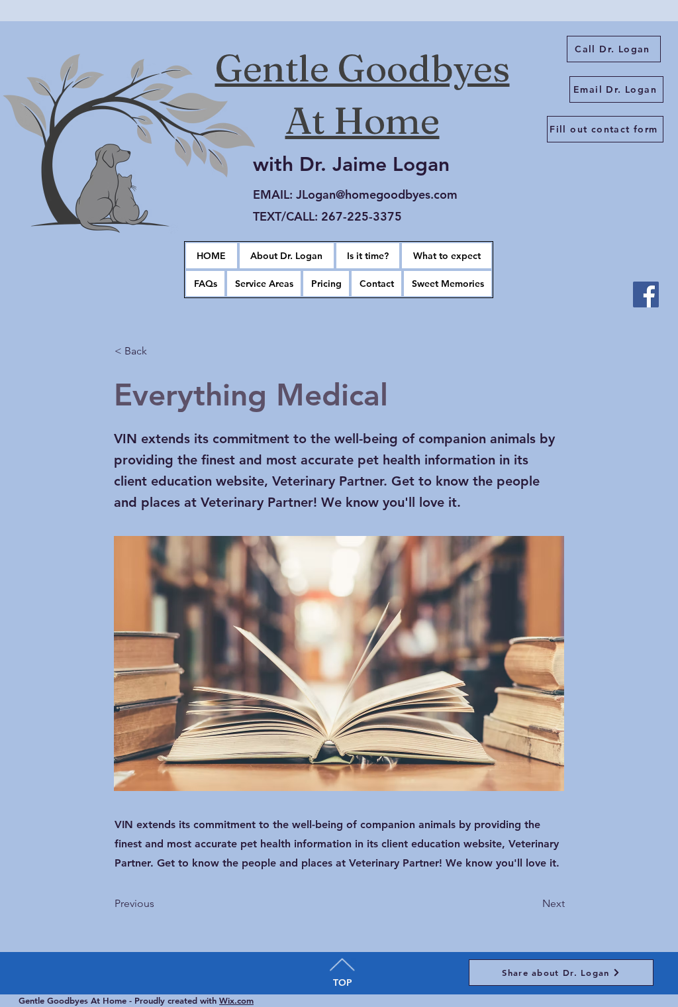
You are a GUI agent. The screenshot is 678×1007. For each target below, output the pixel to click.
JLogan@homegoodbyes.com (377, 194)
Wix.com (236, 1000)
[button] (264, 283)
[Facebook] (646, 294)
